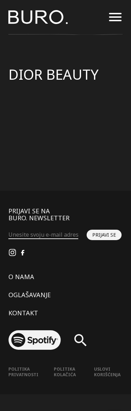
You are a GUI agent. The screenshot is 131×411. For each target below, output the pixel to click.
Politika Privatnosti (23, 372)
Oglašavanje (29, 295)
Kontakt (23, 313)
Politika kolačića (65, 372)
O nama (21, 276)
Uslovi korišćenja (107, 372)
